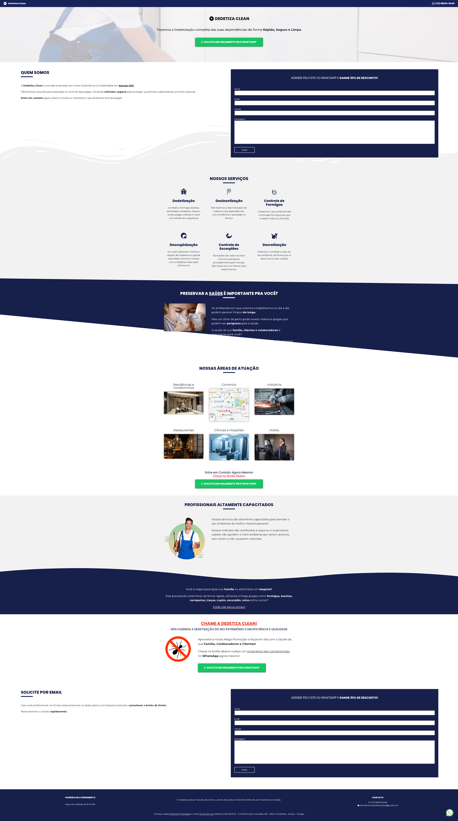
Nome (237, 89)
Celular (237, 109)
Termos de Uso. (206, 814)
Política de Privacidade (179, 814)
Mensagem (239, 119)
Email (236, 99)
